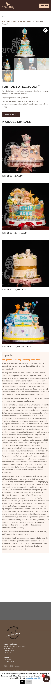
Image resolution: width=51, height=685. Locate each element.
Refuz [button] (28, 682)
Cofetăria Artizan (13, 634)
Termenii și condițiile (33, 678)
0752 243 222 (7, 653)
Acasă (4, 21)
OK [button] (22, 682)
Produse (11, 21)
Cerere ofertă (10, 114)
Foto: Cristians (24, 670)
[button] (45, 30)
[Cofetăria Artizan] (8, 5)
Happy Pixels (15, 670)
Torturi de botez (23, 21)
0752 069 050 (7, 659)
